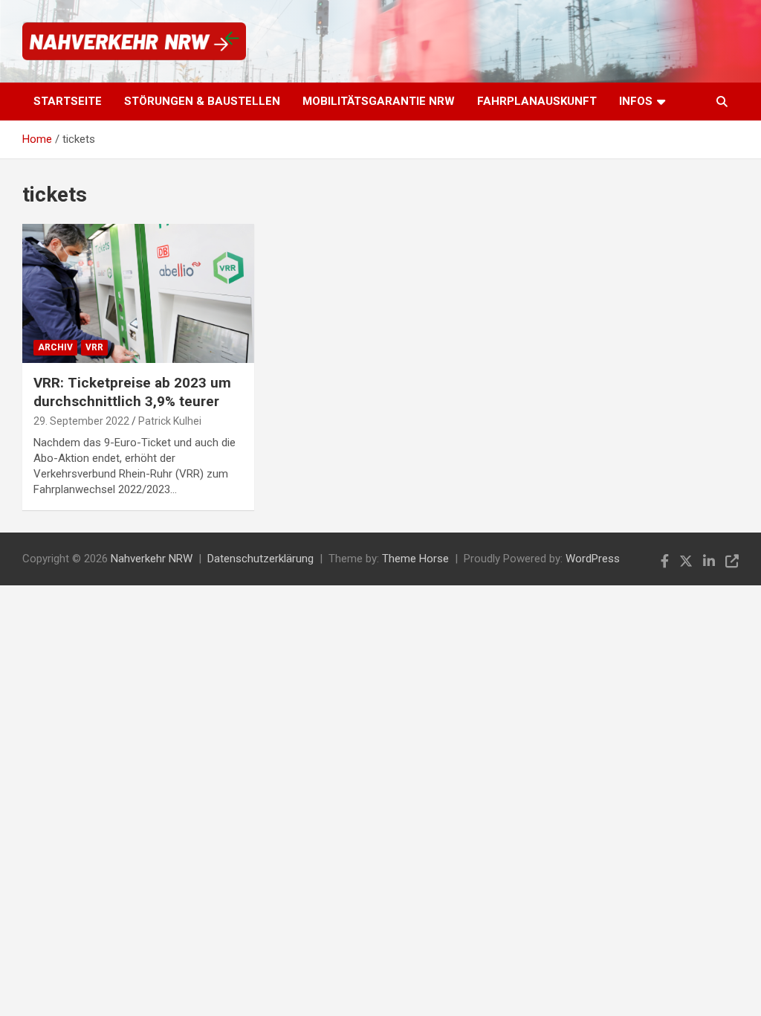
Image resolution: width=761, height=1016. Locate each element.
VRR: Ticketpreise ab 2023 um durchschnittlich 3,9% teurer (132, 392)
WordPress (593, 558)
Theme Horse (415, 558)
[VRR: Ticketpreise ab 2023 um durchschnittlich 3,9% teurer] (138, 293)
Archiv (55, 347)
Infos (635, 101)
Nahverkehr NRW (151, 558)
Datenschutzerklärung (260, 558)
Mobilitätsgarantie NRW (378, 101)
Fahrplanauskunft (537, 101)
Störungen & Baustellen (202, 101)
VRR (94, 347)
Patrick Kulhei (169, 421)
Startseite (67, 101)
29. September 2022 (81, 421)
